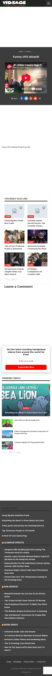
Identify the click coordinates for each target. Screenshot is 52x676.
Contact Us (41, 662)
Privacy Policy (29, 662)
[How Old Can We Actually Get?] (7, 423)
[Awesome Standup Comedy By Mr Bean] (37, 236)
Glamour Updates (14, 542)
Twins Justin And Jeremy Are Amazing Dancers (23, 525)
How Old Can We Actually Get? (27, 420)
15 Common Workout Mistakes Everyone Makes (26, 635)
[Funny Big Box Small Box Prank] (14, 211)
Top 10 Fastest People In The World (18, 530)
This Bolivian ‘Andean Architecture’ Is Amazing (25, 611)
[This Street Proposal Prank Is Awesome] (14, 236)
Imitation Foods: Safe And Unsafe (19, 631)
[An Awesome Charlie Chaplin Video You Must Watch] (14, 259)
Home (9, 662)
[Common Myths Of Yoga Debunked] (7, 445)
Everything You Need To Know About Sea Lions (26, 412)
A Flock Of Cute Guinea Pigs (14, 536)
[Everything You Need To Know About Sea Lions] (26, 400)
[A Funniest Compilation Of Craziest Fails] (37, 259)
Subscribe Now (26, 367)
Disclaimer (17, 662)
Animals (26, 408)
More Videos (11, 624)
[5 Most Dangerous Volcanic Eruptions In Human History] (7, 434)
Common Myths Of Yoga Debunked (29, 442)
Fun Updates (11, 586)
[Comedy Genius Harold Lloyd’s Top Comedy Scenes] (37, 211)
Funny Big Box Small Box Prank (15, 515)
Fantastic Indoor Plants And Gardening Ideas (25, 639)
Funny (7, 216)
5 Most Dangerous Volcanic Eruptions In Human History (31, 432)
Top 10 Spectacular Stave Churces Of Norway (24, 600)
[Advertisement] (26, 26)
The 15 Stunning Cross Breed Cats (19, 643)
